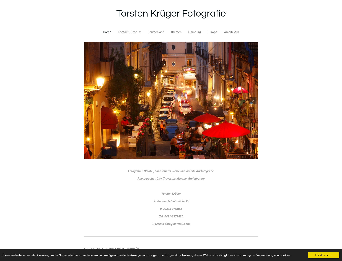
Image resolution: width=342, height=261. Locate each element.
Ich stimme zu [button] (323, 255)
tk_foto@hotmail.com (175, 224)
